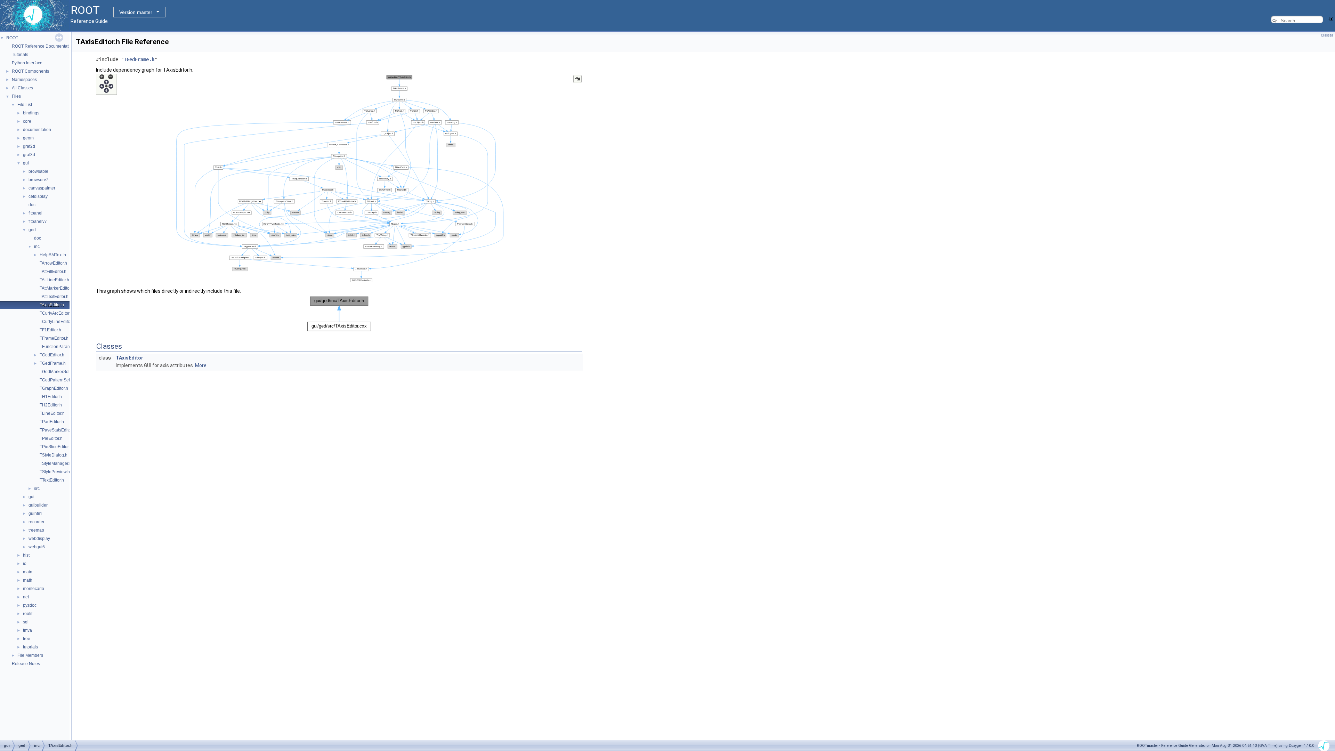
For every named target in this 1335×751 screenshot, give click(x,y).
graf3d (29, 154)
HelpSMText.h (53, 254)
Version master (135, 12)
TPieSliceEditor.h (56, 446)
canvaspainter (42, 188)
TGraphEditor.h (54, 388)
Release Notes (26, 663)
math (27, 580)
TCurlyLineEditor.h (57, 321)
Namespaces (24, 79)
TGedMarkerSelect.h (59, 371)
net (26, 597)
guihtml (35, 513)
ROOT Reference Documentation (43, 46)
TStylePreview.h (55, 471)
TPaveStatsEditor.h (57, 430)
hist (26, 555)
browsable (38, 171)
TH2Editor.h (51, 405)
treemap (36, 530)
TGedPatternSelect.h (59, 380)
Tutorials (20, 54)
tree (26, 638)
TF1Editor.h (50, 330)
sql (26, 622)
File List (24, 104)
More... (202, 365)
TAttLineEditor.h (54, 279)
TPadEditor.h (52, 421)
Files (16, 96)
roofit (27, 613)
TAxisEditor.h (52, 304)
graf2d (29, 146)
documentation (37, 129)
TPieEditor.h (51, 438)
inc (37, 246)
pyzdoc (30, 605)
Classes (1327, 35)
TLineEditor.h (52, 413)
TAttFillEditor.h (53, 271)
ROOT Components (30, 71)
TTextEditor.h (52, 480)
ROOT (12, 37)
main (27, 572)
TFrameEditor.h (54, 338)
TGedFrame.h (53, 363)
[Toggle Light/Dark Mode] (1330, 19)
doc (32, 204)
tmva (27, 630)
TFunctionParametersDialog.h (68, 346)
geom (28, 138)
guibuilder (38, 505)
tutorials (30, 647)
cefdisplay (38, 196)
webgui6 (37, 546)
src (37, 488)
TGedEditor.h (52, 355)
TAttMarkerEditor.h (57, 288)
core (27, 121)
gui (26, 163)
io (24, 563)
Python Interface (27, 62)
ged (32, 229)
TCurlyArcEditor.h (56, 313)
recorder (36, 521)
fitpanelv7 (38, 221)
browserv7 (38, 179)
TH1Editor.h (51, 396)
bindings (31, 113)
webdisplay (39, 538)
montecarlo (33, 588)
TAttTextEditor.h (54, 296)
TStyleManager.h (56, 463)
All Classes (22, 88)
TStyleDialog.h (53, 455)
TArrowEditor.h (53, 263)
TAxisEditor (129, 358)
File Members (30, 655)
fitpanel (35, 213)
